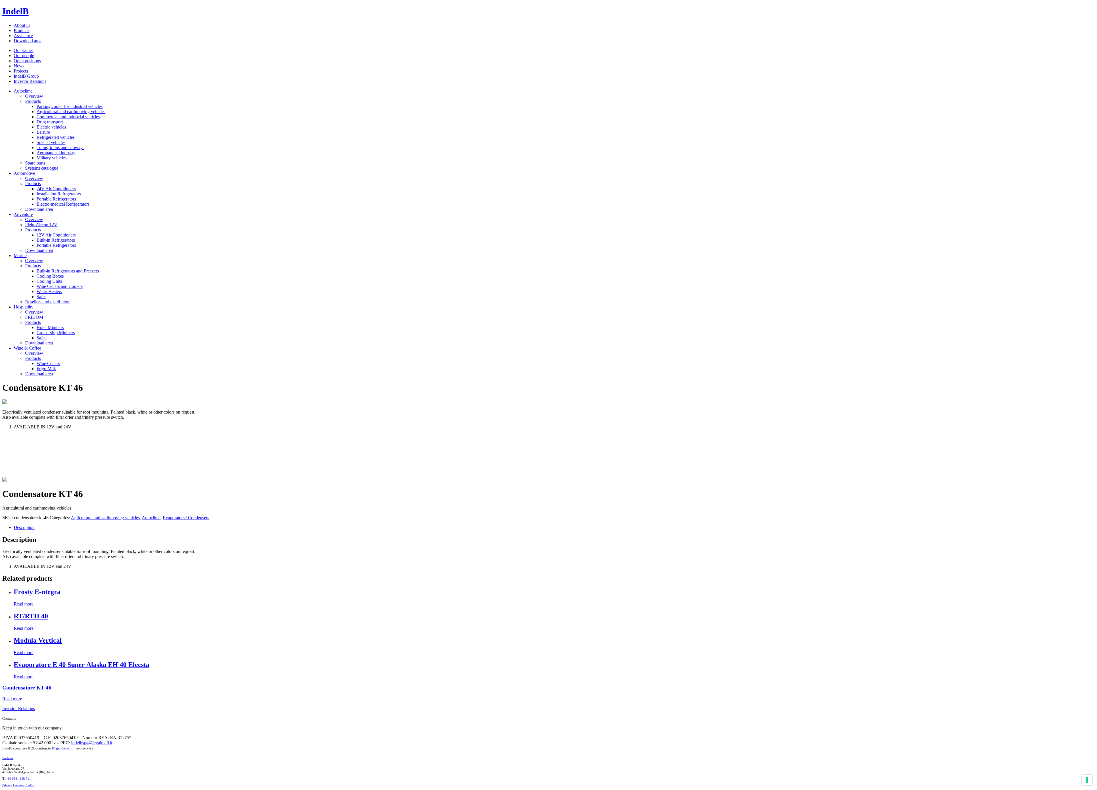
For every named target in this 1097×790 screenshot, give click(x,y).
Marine (20, 255)
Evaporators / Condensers (186, 517)
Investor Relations (30, 81)
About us (22, 25)
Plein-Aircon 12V (41, 224)
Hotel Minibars (50, 327)
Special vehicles (51, 142)
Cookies (18, 785)
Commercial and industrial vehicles (68, 116)
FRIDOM (34, 317)
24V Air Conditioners (56, 188)
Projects (21, 71)
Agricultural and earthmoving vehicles (71, 111)
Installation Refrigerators (59, 193)
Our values (23, 50)
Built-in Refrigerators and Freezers (68, 270)
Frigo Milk (46, 368)
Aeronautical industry (56, 152)
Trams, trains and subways (60, 147)
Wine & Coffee (27, 348)
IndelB (15, 11)
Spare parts (35, 163)
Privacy (7, 785)
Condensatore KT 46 (26, 688)
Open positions (27, 60)
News (19, 65)
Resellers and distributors (47, 301)
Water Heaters (49, 291)
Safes (41, 296)
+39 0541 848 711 (18, 778)
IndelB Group (26, 76)
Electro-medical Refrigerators (63, 204)
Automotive (24, 173)
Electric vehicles (51, 127)
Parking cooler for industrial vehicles (70, 106)
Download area (27, 40)
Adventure (23, 214)
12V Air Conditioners (56, 234)
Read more (23, 603)
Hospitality (23, 306)
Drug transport (50, 121)
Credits (29, 785)
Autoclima (23, 91)
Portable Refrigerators (56, 199)
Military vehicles (52, 157)
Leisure (43, 132)
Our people (24, 55)
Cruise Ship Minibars (56, 332)
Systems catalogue (41, 168)
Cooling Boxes (50, 276)
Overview (34, 96)
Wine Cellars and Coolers (60, 286)
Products (21, 30)
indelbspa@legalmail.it (91, 742)
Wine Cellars (48, 363)
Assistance (23, 35)
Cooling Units (49, 281)
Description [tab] (24, 527)
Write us (7, 758)
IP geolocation (63, 748)
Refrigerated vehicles (56, 137)
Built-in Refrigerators (56, 240)
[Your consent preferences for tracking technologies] (1087, 780)
